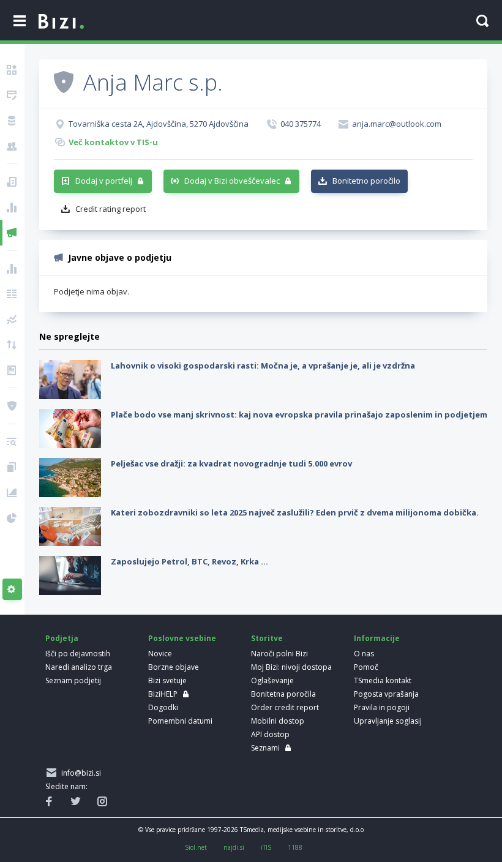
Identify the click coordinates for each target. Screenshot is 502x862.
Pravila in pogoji (382, 707)
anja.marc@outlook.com (396, 123)
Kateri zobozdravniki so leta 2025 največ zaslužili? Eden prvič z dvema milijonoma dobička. (295, 512)
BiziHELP (163, 694)
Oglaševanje (272, 680)
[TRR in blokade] (12, 120)
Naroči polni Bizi (279, 653)
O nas (364, 653)
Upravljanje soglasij (388, 721)
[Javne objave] (12, 232)
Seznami (265, 748)
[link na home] (61, 22)
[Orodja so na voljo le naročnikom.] (12, 590)
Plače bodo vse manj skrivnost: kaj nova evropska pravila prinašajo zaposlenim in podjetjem (299, 414)
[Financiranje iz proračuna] (12, 207)
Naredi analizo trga (78, 667)
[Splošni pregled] (12, 70)
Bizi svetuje (167, 680)
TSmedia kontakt (382, 680)
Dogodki (163, 707)
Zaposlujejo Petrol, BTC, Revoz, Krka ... (189, 561)
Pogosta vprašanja (386, 694)
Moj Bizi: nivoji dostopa (291, 667)
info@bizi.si (79, 773)
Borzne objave (173, 667)
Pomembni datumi (180, 721)
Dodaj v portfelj (103, 180)
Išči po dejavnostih (77, 653)
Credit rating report (110, 208)
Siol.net (196, 847)
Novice (160, 653)
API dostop (270, 734)
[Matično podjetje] (12, 95)
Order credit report (285, 707)
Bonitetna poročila (283, 694)
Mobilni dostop (277, 721)
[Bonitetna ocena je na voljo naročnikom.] (63, 81)
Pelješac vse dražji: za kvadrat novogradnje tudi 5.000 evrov (231, 463)
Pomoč (366, 667)
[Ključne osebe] (12, 146)
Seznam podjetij (73, 680)
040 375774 (300, 123)
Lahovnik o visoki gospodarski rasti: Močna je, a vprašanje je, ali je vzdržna (263, 365)
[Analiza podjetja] (12, 442)
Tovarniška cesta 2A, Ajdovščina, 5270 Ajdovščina (159, 123)
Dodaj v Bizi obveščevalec (232, 180)
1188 (295, 847)
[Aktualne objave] (12, 182)
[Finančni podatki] (12, 269)
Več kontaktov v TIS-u (113, 142)
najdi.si (233, 847)
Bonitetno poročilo (366, 180)
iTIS (266, 847)
